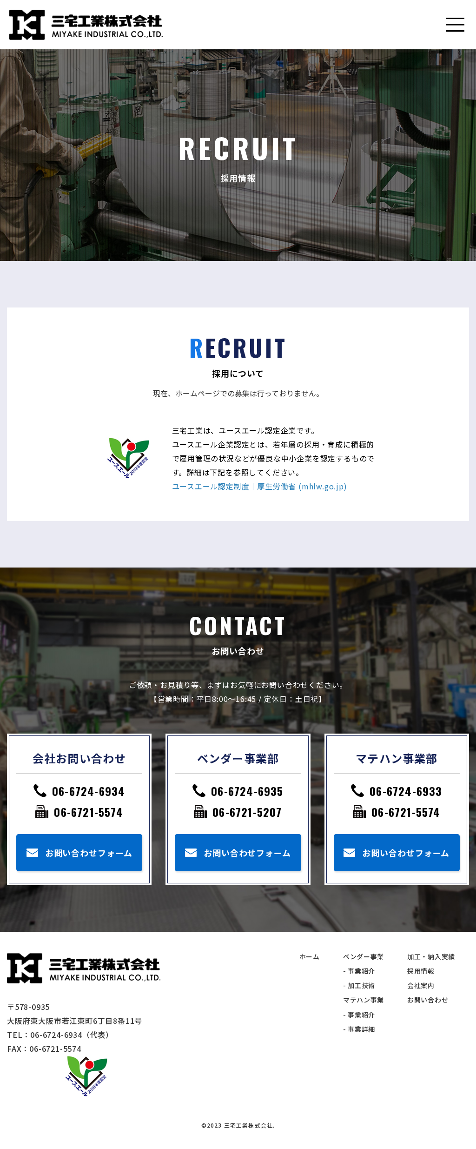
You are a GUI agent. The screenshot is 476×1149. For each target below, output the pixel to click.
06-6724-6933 (406, 790)
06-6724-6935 (247, 790)
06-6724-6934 (88, 790)
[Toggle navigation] (455, 25)
